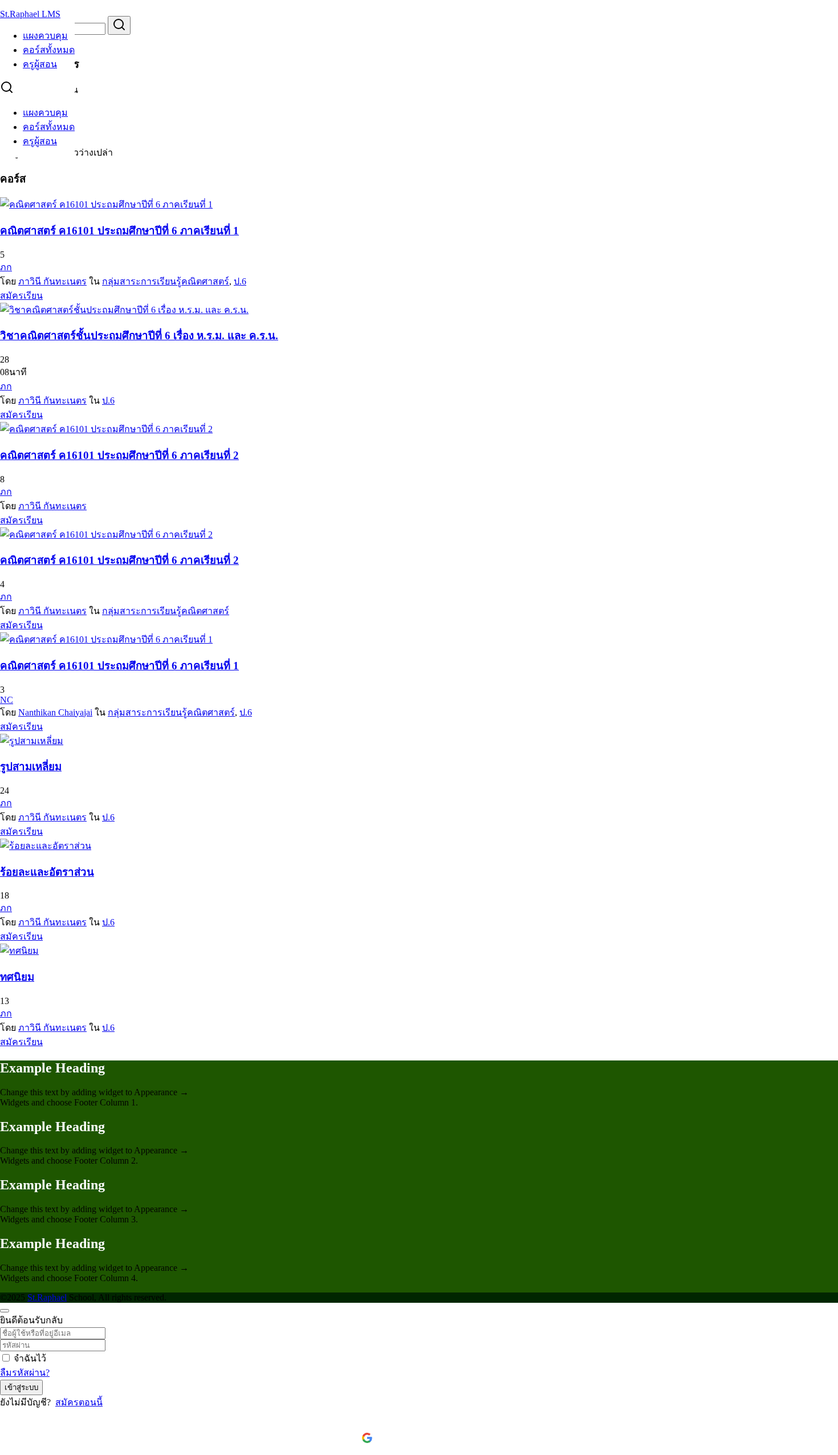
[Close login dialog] (4, 1310)
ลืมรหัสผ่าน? (25, 1372)
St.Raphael (47, 1297)
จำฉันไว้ (30, 1358)
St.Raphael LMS (30, 14)
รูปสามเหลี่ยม (31, 767)
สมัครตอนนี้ (79, 1402)
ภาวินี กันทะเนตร (52, 281)
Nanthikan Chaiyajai (55, 712)
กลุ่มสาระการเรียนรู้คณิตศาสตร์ (165, 281)
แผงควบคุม (45, 35)
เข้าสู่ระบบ (21, 1387)
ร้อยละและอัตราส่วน (47, 872)
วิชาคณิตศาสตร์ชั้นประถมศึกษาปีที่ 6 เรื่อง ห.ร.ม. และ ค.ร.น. (139, 336)
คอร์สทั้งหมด (49, 50)
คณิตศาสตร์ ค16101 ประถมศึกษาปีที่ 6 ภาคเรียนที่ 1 (119, 231)
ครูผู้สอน (40, 64)
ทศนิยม (17, 977)
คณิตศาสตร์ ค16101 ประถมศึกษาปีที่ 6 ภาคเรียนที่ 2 (119, 455)
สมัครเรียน (21, 295)
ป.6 (240, 281)
